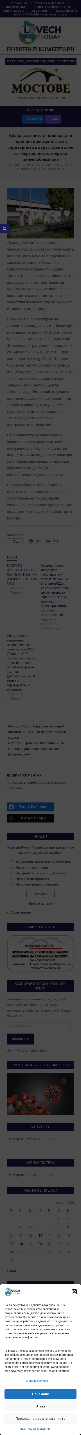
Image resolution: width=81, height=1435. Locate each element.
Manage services (37, 1380)
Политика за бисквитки (35, 1428)
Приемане (40, 1394)
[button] (74, 1291)
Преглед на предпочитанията (40, 1419)
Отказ (40, 1406)
